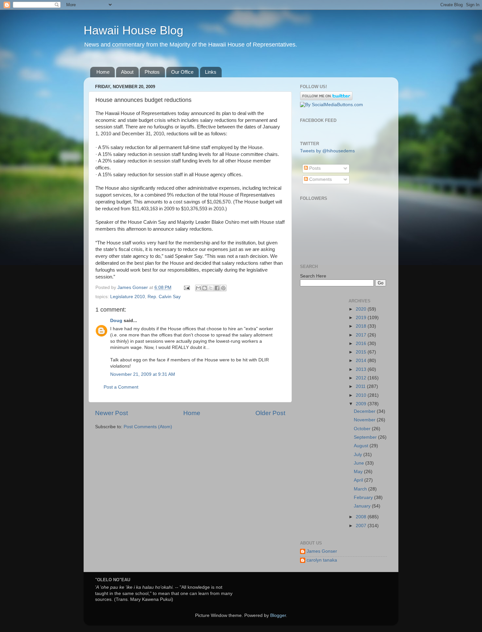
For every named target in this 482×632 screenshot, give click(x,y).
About (127, 72)
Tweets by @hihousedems (327, 150)
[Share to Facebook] (217, 288)
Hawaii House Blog (133, 30)
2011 (361, 386)
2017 (362, 335)
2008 (362, 516)
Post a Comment (121, 387)
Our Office (182, 72)
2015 (362, 352)
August (362, 445)
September (366, 437)
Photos (152, 72)
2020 (362, 309)
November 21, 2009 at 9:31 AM (142, 374)
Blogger (278, 615)
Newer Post (111, 413)
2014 (362, 360)
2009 (362, 403)
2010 (362, 395)
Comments (320, 179)
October (363, 428)
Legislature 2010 (127, 296)
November (365, 419)
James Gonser (322, 551)
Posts (314, 168)
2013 (362, 369)
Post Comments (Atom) (148, 426)
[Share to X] (211, 288)
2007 (362, 525)
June (359, 463)
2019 (362, 317)
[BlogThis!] (204, 288)
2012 (362, 377)
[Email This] (198, 288)
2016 (362, 343)
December (365, 411)
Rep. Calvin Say (164, 296)
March (361, 489)
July (358, 454)
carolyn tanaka (322, 560)
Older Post (270, 413)
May (359, 471)
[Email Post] (186, 287)
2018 (362, 326)
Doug (116, 320)
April (359, 480)
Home (103, 72)
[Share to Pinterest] (223, 288)
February (364, 497)
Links (210, 72)
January (363, 506)
